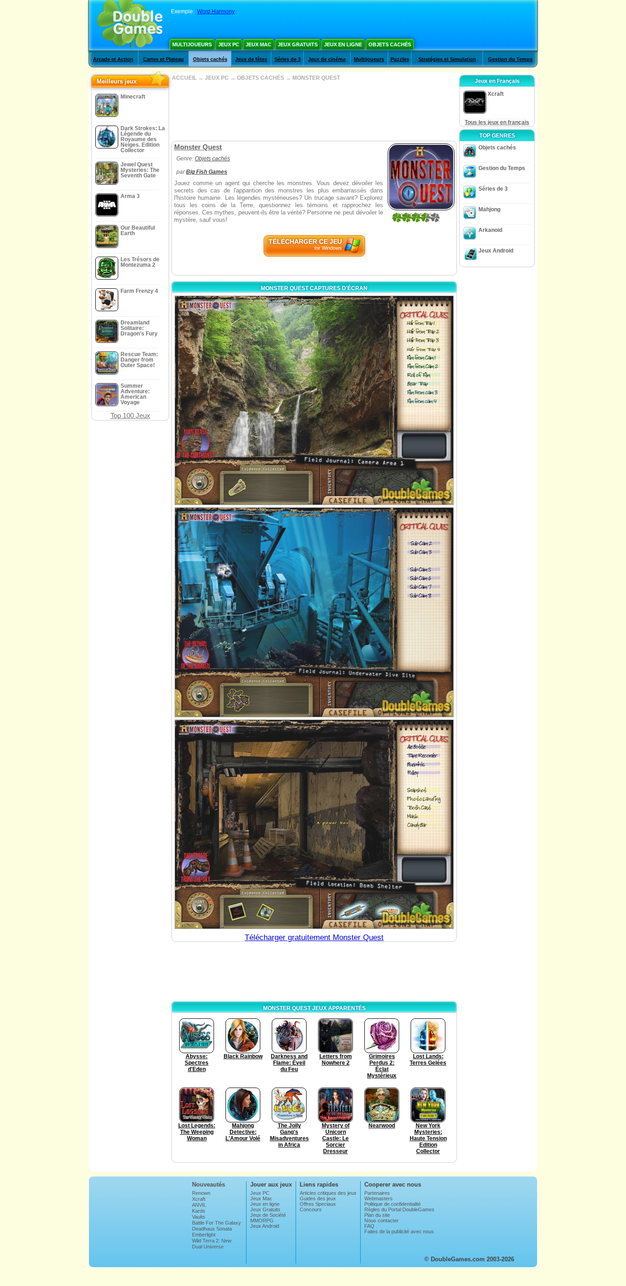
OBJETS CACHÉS (260, 78)
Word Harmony (216, 11)
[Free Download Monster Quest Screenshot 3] (314, 824)
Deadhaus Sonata (212, 1228)
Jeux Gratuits (298, 44)
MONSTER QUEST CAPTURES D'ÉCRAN (314, 288)
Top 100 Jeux (130, 415)
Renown (201, 1193)
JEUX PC (217, 78)
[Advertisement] (314, 111)
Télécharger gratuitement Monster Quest (314, 937)
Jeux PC (228, 44)
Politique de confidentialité (392, 1204)
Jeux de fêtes (251, 59)
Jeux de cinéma (327, 59)
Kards (198, 1211)
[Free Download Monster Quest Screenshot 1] (314, 400)
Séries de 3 (288, 59)
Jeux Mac (258, 44)
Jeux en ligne (343, 44)
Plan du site (377, 1215)
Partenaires (377, 1193)
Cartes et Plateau (163, 59)
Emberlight (203, 1234)
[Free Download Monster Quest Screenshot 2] (314, 612)
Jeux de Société (268, 1215)
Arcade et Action (113, 59)
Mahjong (489, 209)
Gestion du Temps (510, 59)
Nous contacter (381, 1220)
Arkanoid (490, 230)
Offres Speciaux (318, 1204)
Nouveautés (208, 1184)
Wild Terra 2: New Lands (211, 1243)
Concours (311, 1209)
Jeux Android (495, 250)
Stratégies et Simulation (447, 59)
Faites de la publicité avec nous (399, 1231)
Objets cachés (389, 44)
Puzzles (399, 59)
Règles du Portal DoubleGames (399, 1209)
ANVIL (199, 1205)
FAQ (369, 1226)
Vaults (198, 1217)
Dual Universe (208, 1246)
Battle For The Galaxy (216, 1223)
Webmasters (378, 1198)
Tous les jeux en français (497, 122)
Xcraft (198, 1199)
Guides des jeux (318, 1198)
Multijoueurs (192, 44)
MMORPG (262, 1220)
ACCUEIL (184, 78)
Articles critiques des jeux (328, 1193)
